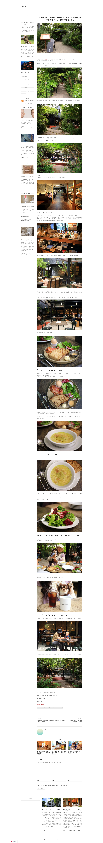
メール (53, 780)
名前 (38, 780)
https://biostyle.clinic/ (25, 216)
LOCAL (52, 6)
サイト (69, 780)
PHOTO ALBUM (69, 6)
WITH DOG (58, 6)
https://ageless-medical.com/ (26, 127)
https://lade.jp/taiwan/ (25, 79)
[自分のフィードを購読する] (22, 102)
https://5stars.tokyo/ (24, 158)
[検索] (33, 17)
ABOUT (63, 6)
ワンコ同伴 (58, 707)
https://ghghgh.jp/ (40, 704)
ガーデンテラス (43, 707)
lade (45, 729)
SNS (75, 6)
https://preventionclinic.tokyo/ (26, 254)
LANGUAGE (80, 6)
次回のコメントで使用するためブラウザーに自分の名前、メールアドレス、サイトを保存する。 (53, 785)
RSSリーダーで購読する (29, 103)
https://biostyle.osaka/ (25, 220)
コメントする (62, 15)
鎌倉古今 (47, 59)
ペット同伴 (48, 707)
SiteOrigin (59, 839)
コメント (38, 764)
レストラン (53, 707)
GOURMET (47, 6)
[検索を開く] (81, 1)
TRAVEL (41, 6)
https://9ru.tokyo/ (24, 189)
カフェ (38, 707)
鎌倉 (62, 707)
